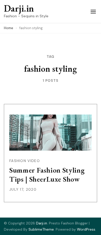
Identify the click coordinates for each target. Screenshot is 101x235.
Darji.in (19, 8)
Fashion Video (24, 160)
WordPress (86, 229)
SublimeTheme (41, 229)
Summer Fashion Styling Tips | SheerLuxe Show (46, 174)
